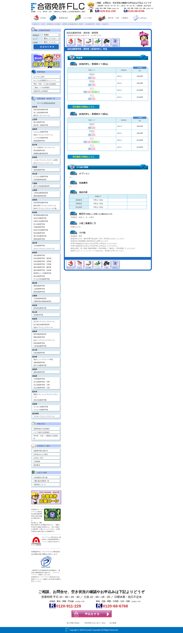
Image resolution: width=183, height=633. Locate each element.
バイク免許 (87, 18)
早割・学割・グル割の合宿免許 (44, 84)
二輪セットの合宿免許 (41, 87)
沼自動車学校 (38, 315)
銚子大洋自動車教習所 (41, 186)
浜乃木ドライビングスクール (44, 321)
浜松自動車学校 (39, 255)
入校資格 (36, 461)
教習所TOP (70, 45)
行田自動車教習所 (39, 179)
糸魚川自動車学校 (39, 218)
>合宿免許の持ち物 (40, 477)
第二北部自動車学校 (40, 112)
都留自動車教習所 (39, 196)
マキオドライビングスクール (44, 416)
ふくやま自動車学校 (40, 138)
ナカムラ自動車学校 (40, 410)
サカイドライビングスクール (44, 249)
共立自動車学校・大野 (41, 385)
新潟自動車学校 (39, 233)
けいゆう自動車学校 (40, 407)
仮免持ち (115, 45)
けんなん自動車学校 (40, 132)
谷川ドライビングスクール (43, 163)
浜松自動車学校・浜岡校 (42, 261)
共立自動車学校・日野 (41, 382)
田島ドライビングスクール (43, 135)
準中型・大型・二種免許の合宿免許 (45, 437)
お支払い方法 (38, 458)
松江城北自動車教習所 (41, 324)
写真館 (106, 45)
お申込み (143, 18)
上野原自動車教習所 (40, 193)
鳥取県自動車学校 (39, 308)
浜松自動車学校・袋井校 (42, 258)
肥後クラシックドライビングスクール (45, 395)
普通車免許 (63, 18)
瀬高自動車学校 (39, 372)
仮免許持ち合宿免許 (40, 91)
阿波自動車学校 (39, 343)
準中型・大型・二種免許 (118, 18)
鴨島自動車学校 (39, 337)
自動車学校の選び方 (40, 451)
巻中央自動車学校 (39, 236)
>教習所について (39, 484)
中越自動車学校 (39, 227)
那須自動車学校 (39, 150)
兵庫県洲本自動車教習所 (42, 301)
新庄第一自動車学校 (40, 125)
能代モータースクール (41, 115)
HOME (43, 18)
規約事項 (36, 465)
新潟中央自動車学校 (40, 230)
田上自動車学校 (39, 224)
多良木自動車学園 (39, 400)
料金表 (79, 45)
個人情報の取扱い (74, 623)
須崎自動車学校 (39, 362)
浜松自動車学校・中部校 (42, 264)
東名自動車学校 (39, 276)
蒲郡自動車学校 (39, 286)
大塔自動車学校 (39, 379)
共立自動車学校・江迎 (41, 388)
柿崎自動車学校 (39, 239)
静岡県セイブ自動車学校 (42, 273)
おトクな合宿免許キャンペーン (44, 80)
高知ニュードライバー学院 (43, 359)
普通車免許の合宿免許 (41, 429)
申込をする (92, 613)
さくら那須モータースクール (44, 147)
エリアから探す (39, 77)
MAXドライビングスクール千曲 (45, 208)
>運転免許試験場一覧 (41, 481)
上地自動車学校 (39, 289)
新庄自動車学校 (39, 122)
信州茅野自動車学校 (40, 203)
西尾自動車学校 (39, 292)
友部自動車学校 (39, 170)
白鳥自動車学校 (39, 353)
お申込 (144, 43)
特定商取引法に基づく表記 (95, 623)
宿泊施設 (89, 45)
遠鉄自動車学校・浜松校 (42, 270)
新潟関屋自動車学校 (40, 215)
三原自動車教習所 (39, 298)
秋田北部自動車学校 (40, 109)
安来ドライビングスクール (43, 327)
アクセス (97, 45)
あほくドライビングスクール (44, 340)
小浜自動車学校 (39, 246)
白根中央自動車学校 (40, 221)
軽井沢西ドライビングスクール (44, 206)
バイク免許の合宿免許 (41, 432)
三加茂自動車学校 (39, 346)
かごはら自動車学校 (40, 176)
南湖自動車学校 (39, 141)
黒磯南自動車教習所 (40, 153)
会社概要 (112, 623)
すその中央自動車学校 (41, 279)
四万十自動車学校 (39, 365)
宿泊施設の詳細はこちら (83, 107)
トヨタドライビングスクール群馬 (45, 160)
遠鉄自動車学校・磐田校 (42, 267)
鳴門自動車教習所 (39, 334)
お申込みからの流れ (40, 454)
